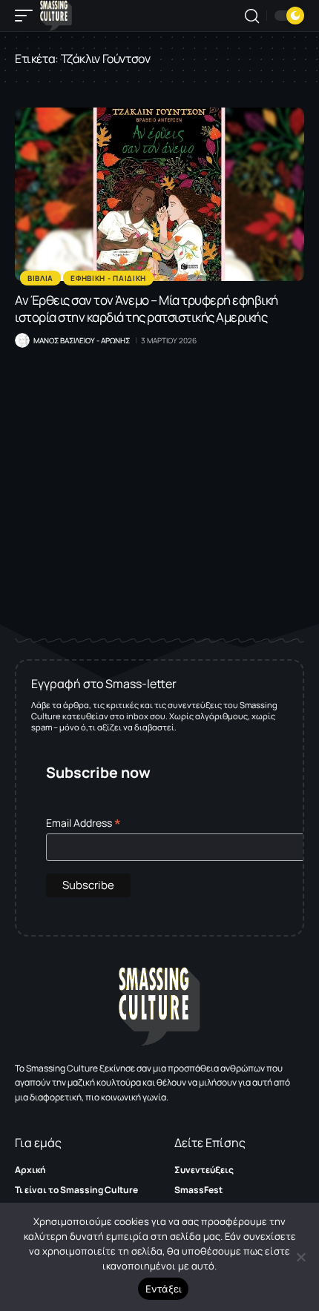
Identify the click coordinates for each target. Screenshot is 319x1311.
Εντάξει (163, 1289)
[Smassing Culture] (56, 15)
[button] (27, 15)
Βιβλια (40, 278)
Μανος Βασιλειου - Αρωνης (81, 340)
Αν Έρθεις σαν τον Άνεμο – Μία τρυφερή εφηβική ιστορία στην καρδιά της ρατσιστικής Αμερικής (146, 308)
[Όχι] (300, 1256)
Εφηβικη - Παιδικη (108, 278)
